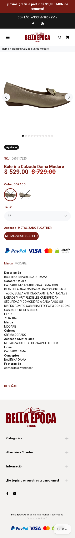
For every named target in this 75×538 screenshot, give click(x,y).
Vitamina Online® (38, 518)
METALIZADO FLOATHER (21, 236)
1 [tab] (23, 136)
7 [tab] (40, 136)
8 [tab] (43, 136)
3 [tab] (29, 136)
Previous (6, 97)
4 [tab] (32, 136)
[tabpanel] (37, 95)
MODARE (21, 263)
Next (69, 97)
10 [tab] (49, 136)
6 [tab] (37, 136)
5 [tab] (35, 136)
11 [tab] (52, 136)
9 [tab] (46, 136)
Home (5, 48)
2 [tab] (26, 136)
